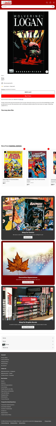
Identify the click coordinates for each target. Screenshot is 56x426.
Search (2, 381)
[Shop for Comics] (28, 213)
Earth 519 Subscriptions (6, 385)
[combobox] (28, 6)
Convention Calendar (28, 282)
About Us (3, 383)
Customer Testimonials (6, 408)
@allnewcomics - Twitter (6, 373)
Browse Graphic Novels (28, 327)
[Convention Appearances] (28, 258)
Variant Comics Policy (6, 414)
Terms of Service (5, 359)
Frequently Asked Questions (7, 404)
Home (2, 75)
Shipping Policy (4, 361)
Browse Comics (28, 237)
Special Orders (4, 412)
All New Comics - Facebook (7, 375)
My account (4, 365)
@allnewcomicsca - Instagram (8, 371)
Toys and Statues (5, 393)
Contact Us (3, 410)
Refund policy (4, 397)
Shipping (3, 89)
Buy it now (28, 96)
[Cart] (50, 2)
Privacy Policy (4, 357)
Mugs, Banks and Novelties (7, 391)
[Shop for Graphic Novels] (28, 303)
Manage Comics (38, 421)
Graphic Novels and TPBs (7, 389)
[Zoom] (47, 71)
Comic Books (4, 387)
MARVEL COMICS (15, 146)
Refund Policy (4, 363)
